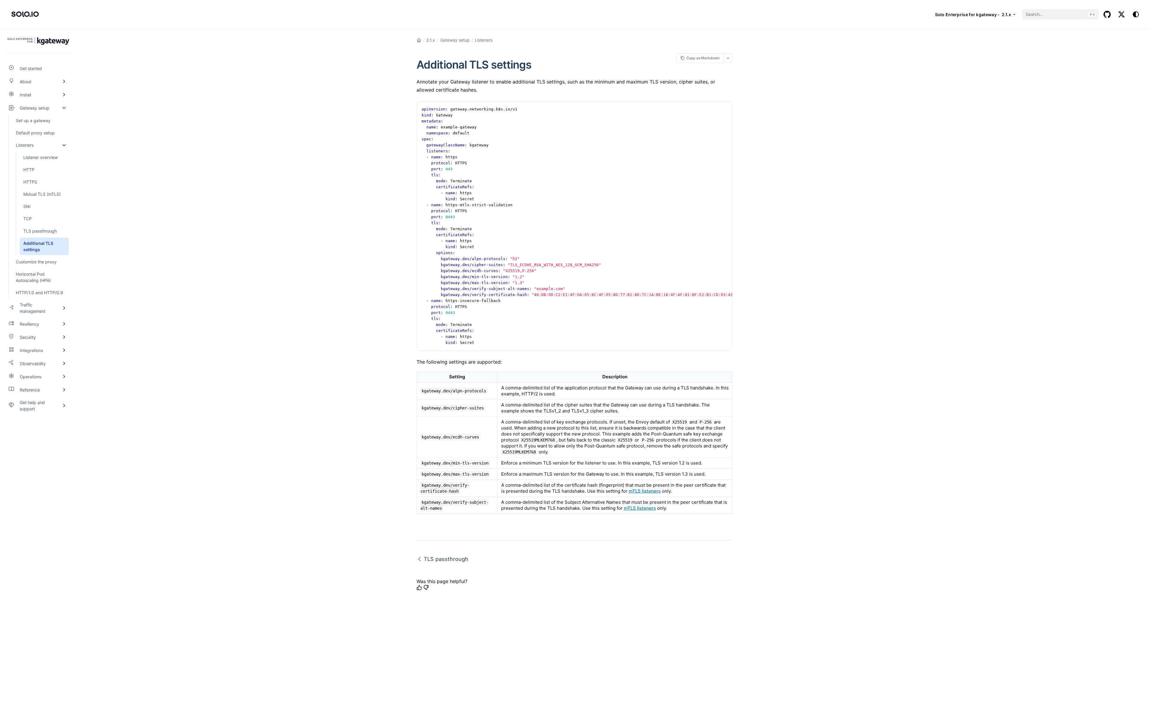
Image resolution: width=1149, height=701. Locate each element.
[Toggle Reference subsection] (64, 390)
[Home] (419, 40)
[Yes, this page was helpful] (419, 587)
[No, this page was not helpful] (426, 587)
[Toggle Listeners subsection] (64, 145)
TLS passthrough (446, 559)
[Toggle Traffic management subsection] (64, 308)
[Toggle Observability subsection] (64, 363)
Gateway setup (455, 40)
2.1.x (430, 40)
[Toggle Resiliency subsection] (64, 324)
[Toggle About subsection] (64, 81)
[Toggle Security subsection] (64, 337)
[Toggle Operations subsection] (64, 377)
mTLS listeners (645, 491)
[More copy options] (728, 58)
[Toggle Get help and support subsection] (64, 405)
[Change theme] (1136, 14)
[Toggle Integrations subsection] (64, 350)
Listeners (484, 40)
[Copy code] (724, 108)
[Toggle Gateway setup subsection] (64, 108)
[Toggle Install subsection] (64, 95)
